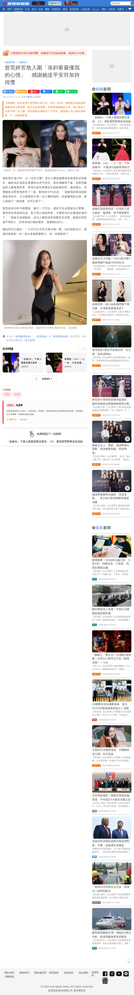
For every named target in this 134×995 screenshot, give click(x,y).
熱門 (9, 9)
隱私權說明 (39, 972)
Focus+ (96, 9)
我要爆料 (33, 91)
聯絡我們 (24, 972)
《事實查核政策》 (60, 336)
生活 (27, 9)
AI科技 (111, 9)
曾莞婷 (7, 394)
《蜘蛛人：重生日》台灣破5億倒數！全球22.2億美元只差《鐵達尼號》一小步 (111, 658)
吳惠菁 (29, 97)
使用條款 (69, 972)
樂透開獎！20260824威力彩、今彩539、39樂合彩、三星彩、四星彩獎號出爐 (111, 563)
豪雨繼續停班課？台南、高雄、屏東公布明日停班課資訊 (42, 53)
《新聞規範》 (42, 336)
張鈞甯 (17, 394)
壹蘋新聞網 (10, 62)
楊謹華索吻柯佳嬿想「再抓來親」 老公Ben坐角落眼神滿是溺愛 (110, 498)
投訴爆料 (83, 972)
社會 (40, 9)
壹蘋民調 (74, 9)
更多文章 (23, 420)
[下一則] (84, 348)
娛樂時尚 (18, 9)
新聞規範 (54, 972)
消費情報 (9, 976)
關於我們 (9, 972)
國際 (47, 9)
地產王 (120, 9)
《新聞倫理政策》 (22, 336)
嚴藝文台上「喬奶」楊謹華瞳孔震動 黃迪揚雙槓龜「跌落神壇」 (111, 449)
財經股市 (56, 9)
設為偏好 (8, 91)
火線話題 (85, 9)
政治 (34, 9)
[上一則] (78, 348)
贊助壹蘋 (20, 91)
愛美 (104, 9)
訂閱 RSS (13, 420)
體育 (65, 9)
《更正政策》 (30, 340)
